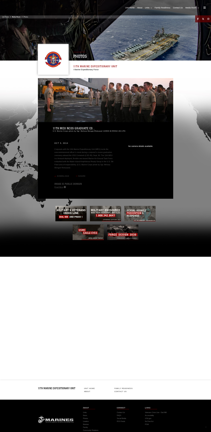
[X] (203, 18)
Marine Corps (56, 419)
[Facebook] (197, 18)
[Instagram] (208, 18)
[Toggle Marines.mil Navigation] (204, 8)
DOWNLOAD (62, 173)
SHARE (82, 173)
